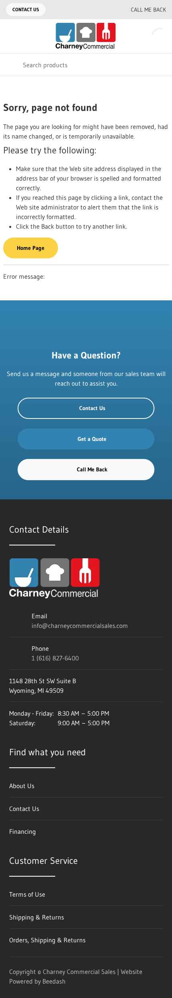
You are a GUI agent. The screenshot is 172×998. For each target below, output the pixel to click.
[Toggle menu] (11, 36)
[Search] (11, 65)
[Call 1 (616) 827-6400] (107, 9)
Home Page (30, 248)
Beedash (54, 981)
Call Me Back (148, 9)
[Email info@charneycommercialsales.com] (91, 9)
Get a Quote (92, 439)
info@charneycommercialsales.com (80, 626)
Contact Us (25, 9)
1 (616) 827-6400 (55, 658)
